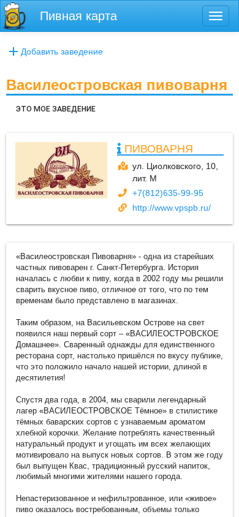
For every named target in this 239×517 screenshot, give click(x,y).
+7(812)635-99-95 (167, 193)
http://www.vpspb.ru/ (171, 208)
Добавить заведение (62, 51)
